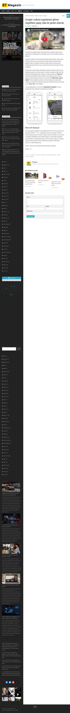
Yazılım (3, 11)
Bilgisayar (5, 165)
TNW (30, 149)
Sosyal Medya (6, 239)
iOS (15, 11)
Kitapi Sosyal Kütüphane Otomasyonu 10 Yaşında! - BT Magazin (10, 124)
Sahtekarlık (5, 233)
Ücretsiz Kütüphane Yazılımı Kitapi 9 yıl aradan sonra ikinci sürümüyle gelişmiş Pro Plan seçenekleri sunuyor (10, 121)
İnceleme (5, 196)
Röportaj (5, 227)
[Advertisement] (11, 72)
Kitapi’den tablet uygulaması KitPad (10, 149)
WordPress (9, 710)
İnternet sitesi (30, 211)
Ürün (4, 249)
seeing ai (27, 156)
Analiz (4, 161)
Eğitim (4, 171)
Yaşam (45, 15)
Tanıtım (4, 243)
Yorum (28, 197)
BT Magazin (28, 26)
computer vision (33, 154)
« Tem (11, 294)
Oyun (12, 11)
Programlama (6, 224)
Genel (4, 186)
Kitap (4, 208)
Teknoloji (5, 246)
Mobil (36, 15)
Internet (4, 199)
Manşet (32, 15)
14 (14, 286)
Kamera (4, 205)
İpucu (4, 202)
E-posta (47, 206)
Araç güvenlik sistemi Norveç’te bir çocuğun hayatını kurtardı (30, 182)
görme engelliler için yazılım (51, 154)
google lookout (43, 154)
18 (6, 288)
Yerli (31, 11)
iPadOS (4, 402)
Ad (27, 206)
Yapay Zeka (5, 261)
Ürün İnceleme (6, 252)
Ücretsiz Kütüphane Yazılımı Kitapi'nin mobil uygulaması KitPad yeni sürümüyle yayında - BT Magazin (11, 153)
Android (20, 11)
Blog (4, 168)
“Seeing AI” (37, 133)
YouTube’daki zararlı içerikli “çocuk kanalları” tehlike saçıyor (11, 46)
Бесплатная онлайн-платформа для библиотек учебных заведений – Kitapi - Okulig (11, 132)
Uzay (4, 255)
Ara (2, 346)
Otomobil (5, 218)
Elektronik (26, 11)
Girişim (8, 11)
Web (4, 258)
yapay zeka (32, 156)
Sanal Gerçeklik (6, 236)
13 (11, 286)
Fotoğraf (5, 183)
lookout (59, 154)
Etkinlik (4, 177)
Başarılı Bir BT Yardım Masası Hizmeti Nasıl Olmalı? (56, 183)
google (38, 154)
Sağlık (40, 15)
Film (4, 180)
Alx (17, 710)
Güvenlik (5, 193)
